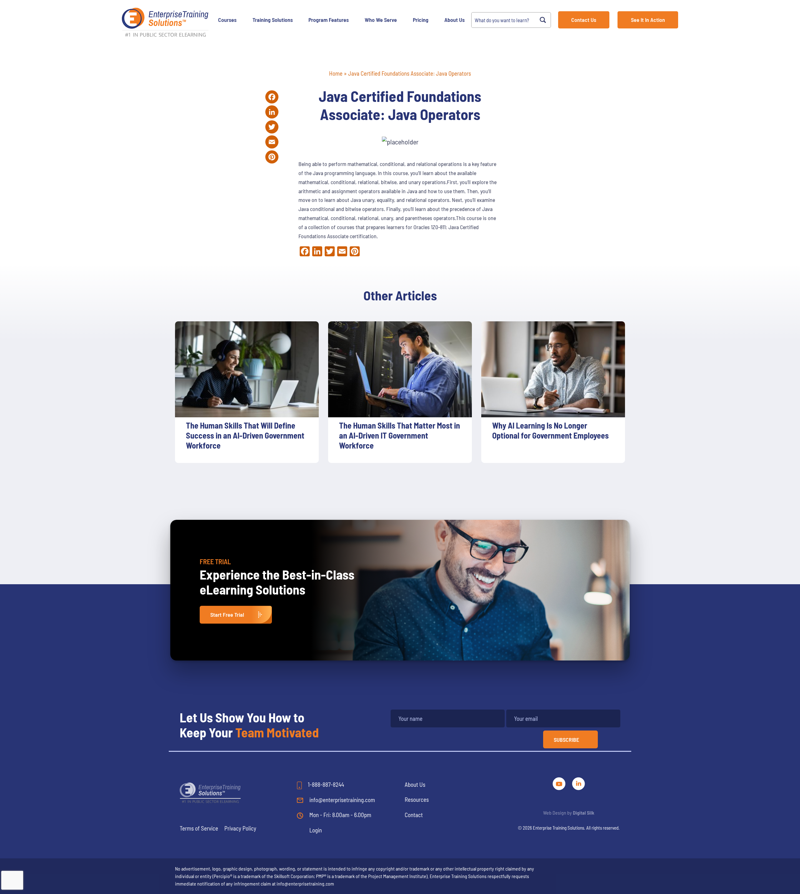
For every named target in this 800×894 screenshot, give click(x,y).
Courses (227, 19)
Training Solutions (272, 19)
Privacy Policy (240, 828)
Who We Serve (381, 19)
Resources (417, 799)
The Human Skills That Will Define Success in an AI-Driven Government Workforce (245, 435)
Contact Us (583, 19)
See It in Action (648, 19)
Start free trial (227, 614)
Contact (414, 814)
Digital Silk (583, 813)
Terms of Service (199, 828)
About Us (454, 19)
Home (335, 73)
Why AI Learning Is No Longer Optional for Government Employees (550, 430)
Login (315, 830)
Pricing (420, 19)
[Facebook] (272, 96)
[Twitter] (272, 126)
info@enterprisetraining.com (341, 799)
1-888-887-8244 (325, 784)
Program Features (328, 19)
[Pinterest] (272, 156)
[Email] (272, 141)
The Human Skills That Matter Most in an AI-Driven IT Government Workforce (399, 435)
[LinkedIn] (272, 111)
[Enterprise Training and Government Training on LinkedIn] (578, 782)
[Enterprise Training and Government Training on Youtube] (559, 782)
